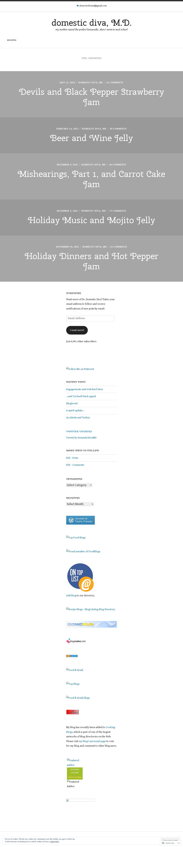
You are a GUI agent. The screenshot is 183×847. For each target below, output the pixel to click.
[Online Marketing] (80, 590)
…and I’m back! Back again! (81, 396)
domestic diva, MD (91, 82)
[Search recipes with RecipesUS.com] (76, 537)
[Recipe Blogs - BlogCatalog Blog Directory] (90, 609)
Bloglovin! (72, 403)
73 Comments (117, 211)
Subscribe (73, 293)
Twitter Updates (79, 431)
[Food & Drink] (74, 670)
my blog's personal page (92, 741)
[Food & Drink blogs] (78, 697)
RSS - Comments (75, 464)
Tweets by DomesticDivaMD (81, 437)
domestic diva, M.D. (92, 22)
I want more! (77, 330)
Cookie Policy (54, 842)
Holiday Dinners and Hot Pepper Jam (91, 261)
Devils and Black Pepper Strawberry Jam (91, 97)
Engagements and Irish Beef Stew (84, 389)
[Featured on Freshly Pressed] (80, 523)
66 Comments (117, 164)
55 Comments (118, 247)
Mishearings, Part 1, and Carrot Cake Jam (91, 179)
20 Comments (118, 128)
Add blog (71, 595)
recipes (78, 777)
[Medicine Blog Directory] (72, 656)
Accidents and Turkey (78, 417)
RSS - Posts (72, 457)
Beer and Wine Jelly (91, 138)
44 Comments (114, 82)
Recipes (11, 40)
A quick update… (75, 410)
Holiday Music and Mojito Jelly (91, 220)
